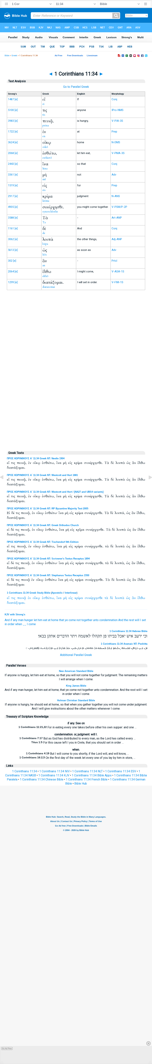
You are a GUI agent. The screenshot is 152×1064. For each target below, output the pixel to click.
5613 (11, 250)
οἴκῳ (36, 598)
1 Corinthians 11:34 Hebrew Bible (128, 631)
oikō (45, 147)
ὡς (128, 598)
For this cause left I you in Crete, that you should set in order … (77, 742)
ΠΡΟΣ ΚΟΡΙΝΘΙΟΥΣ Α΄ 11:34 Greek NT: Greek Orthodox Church (43, 525)
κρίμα (79, 598)
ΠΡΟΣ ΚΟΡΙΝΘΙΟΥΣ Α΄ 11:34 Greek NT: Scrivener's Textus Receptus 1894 (48, 558)
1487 (11, 99)
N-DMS (116, 142)
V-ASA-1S (118, 271)
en (43, 136)
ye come (70, 620)
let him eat (40, 620)
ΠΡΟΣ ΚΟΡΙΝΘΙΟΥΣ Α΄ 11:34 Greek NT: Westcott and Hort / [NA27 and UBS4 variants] (55, 491)
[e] (16, 99)
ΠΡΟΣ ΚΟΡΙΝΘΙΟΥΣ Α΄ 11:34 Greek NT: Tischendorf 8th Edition (43, 542)
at (49, 620)
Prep (114, 131)
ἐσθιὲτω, (48, 598)
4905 (11, 207)
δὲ (111, 598)
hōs (44, 254)
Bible (7, 55)
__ (24, 624)
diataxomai (48, 287)
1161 (11, 228)
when (18, 624)
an (43, 265)
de (43, 233)
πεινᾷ (21, 598)
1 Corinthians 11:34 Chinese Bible (41, 779)
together (86, 620)
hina (44, 168)
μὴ (65, 598)
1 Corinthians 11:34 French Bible (87, 779)
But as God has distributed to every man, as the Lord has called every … (77, 738)
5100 (11, 110)
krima (45, 201)
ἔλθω (141, 598)
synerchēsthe (50, 211)
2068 (11, 153)
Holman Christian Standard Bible (76, 700)
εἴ (8, 598)
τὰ (106, 598)
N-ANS (116, 196)
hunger (28, 620)
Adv (114, 174)
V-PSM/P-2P (119, 207)
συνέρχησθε (94, 598)
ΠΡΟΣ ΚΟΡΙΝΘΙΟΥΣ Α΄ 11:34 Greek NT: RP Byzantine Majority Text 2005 (47, 508)
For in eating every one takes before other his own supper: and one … (77, 727)
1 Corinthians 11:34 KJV (53, 775)
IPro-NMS (117, 110)
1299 (11, 282)
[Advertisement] (76, 369)
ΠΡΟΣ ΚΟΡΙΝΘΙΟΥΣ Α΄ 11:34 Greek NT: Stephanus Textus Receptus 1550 (48, 575)
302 (10, 260)
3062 (11, 239)
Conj (114, 99)
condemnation (108, 620)
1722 (11, 131)
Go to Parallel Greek (76, 87)
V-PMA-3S (118, 153)
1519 (11, 185)
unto (96, 620)
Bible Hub (80, 783)
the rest (129, 620)
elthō (45, 276)
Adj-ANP (117, 239)
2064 (11, 271)
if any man (17, 620)
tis (43, 115)
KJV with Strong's (15, 614)
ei (43, 104)
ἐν (29, 598)
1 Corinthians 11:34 (24, 771)
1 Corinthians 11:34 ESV (120, 771)
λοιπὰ (119, 598)
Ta (44, 222)
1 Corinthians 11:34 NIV (54, 771)
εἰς (71, 598)
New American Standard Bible (76, 671)
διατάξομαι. (16, 602)
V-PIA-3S (117, 120)
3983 (11, 120)
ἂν (134, 598)
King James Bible (76, 685)
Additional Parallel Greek (76, 655)
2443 (11, 164)
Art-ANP (117, 217)
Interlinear (71, 592)
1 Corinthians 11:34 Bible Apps (92, 775)
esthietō (47, 158)
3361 (11, 174)
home (54, 620)
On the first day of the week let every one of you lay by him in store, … (77, 757)
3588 (11, 217)
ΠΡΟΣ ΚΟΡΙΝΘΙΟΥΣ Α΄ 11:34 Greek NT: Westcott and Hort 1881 (42, 475)
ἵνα (59, 598)
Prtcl (114, 260)
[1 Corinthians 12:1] (147, 485)
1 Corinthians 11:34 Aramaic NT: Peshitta (124, 643)
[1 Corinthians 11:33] (4, 485)
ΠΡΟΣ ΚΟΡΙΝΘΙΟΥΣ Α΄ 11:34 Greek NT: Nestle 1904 (36, 458)
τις (13, 598)
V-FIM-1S (117, 282)
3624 (11, 142)
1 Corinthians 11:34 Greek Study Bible (28, 592)
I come (31, 624)
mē (44, 179)
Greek (14, 55)
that (61, 620)
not (79, 620)
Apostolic (57, 592)
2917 (11, 196)
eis (44, 190)
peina (45, 125)
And (7, 620)
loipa (45, 244)
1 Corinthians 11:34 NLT (87, 771)
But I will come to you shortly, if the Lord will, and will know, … (77, 753)
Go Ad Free (7, 1048)
